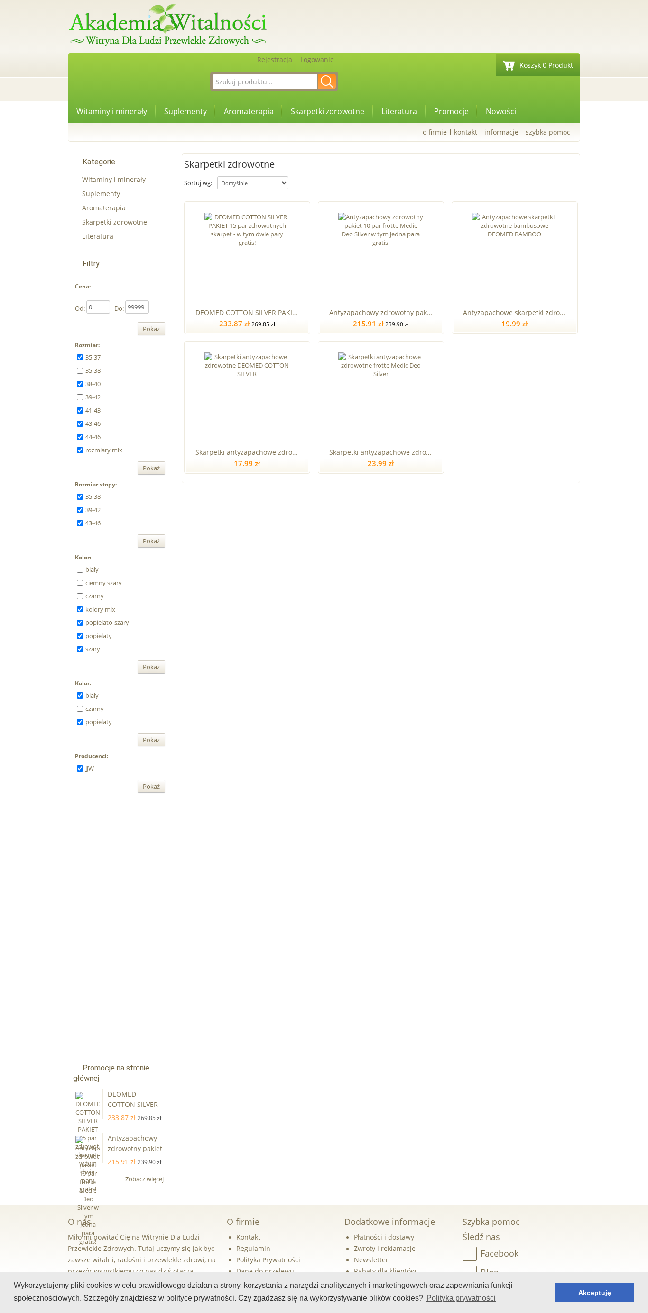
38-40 (93, 383)
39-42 (93, 397)
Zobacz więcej (145, 1179)
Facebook (499, 1253)
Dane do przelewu (265, 1271)
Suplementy (185, 111)
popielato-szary (107, 622)
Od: (80, 308)
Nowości (501, 111)
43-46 (93, 423)
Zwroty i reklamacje (385, 1248)
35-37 (93, 357)
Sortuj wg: (198, 183)
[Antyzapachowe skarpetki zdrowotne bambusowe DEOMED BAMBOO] (514, 253)
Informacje (501, 131)
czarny (94, 596)
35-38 (93, 370)
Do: (119, 308)
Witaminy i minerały (111, 111)
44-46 (93, 436)
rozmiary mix (103, 450)
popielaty (98, 635)
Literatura (399, 111)
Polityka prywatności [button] (461, 1298)
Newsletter (371, 1259)
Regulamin (253, 1248)
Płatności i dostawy (384, 1236)
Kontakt (465, 131)
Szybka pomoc (548, 131)
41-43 (93, 410)
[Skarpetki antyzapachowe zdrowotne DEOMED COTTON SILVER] (246, 392)
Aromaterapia (249, 111)
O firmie (435, 131)
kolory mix (100, 609)
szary (92, 649)
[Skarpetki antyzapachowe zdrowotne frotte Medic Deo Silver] (380, 392)
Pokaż (151, 328)
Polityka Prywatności (268, 1259)
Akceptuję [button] (594, 1292)
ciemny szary (103, 582)
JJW (89, 768)
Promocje (451, 111)
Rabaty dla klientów (385, 1271)
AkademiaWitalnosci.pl (167, 26)
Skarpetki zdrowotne (327, 111)
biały (92, 569)
